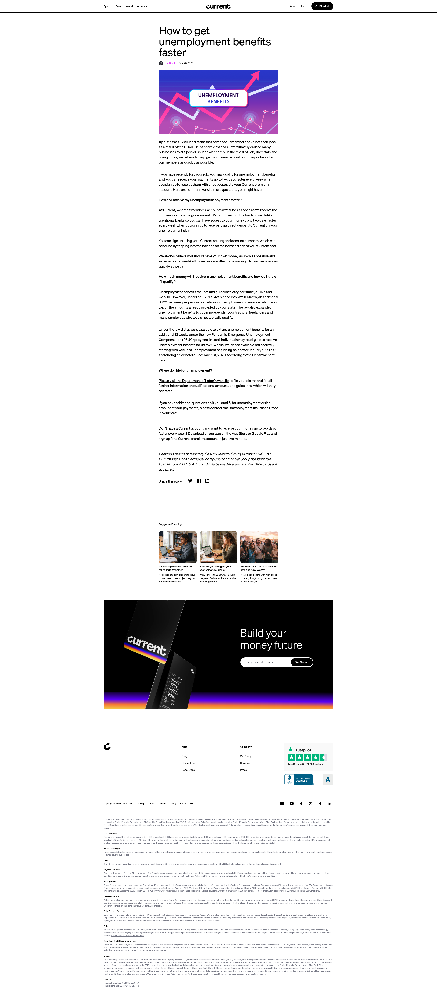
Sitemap (140, 803)
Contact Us (188, 763)
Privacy (173, 803)
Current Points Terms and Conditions (127, 935)
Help (304, 6)
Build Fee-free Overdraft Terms (206, 920)
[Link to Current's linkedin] (329, 803)
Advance (142, 6)
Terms (151, 803)
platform (286, 970)
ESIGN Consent (187, 803)
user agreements (301, 970)
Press (243, 769)
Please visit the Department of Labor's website (194, 380)
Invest (129, 6)
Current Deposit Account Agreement (265, 864)
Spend (108, 6)
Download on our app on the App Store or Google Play (229, 433)
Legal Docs (188, 769)
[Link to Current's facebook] (320, 803)
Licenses (162, 803)
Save (119, 6)
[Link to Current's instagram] (282, 803)
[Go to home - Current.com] (218, 6)
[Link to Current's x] (310, 803)
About (293, 6)
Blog (184, 756)
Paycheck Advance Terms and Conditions (258, 875)
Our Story (245, 756)
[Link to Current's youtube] (291, 803)
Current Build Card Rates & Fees (227, 864)
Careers (245, 763)
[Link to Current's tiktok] (301, 803)
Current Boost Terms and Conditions (303, 890)
